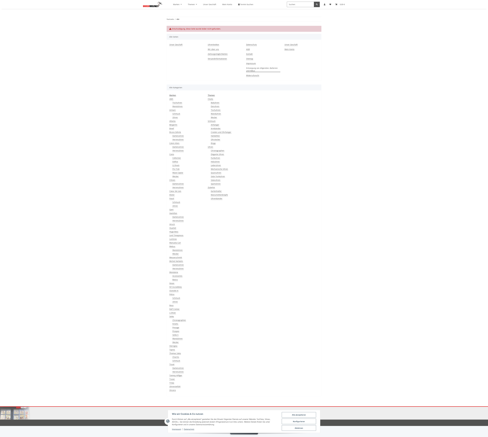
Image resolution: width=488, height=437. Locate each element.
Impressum (176, 429)
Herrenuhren (178, 139)
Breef (171, 128)
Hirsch (172, 224)
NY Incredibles (175, 287)
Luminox (173, 239)
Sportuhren (216, 184)
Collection (176, 158)
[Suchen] (317, 4)
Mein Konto (227, 4)
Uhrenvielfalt (174, 386)
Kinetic (175, 324)
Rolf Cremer (174, 309)
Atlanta (172, 121)
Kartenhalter (216, 191)
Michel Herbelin (176, 261)
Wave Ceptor (177, 172)
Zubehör (211, 187)
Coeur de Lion (175, 191)
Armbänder (216, 128)
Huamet (172, 228)
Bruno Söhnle (175, 132)
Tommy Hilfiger (175, 375)
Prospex (175, 331)
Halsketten (215, 136)
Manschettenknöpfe (219, 195)
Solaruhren (215, 180)
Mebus (172, 246)
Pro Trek (175, 169)
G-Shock (175, 165)
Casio (171, 154)
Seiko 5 (175, 335)
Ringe (213, 143)
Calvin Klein (174, 143)
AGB (248, 49)
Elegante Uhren (217, 154)
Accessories (177, 276)
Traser (172, 379)
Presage (175, 327)
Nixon (171, 283)
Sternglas (173, 346)
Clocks (210, 99)
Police (171, 294)
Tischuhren (177, 102)
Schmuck (176, 113)
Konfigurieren (299, 421)
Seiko (171, 316)
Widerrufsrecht (252, 75)
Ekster (172, 195)
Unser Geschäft (209, 4)
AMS (171, 99)
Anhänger (215, 125)
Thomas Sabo (175, 353)
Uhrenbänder (216, 198)
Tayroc (172, 349)
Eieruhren (215, 106)
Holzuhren (215, 161)
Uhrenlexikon (213, 44)
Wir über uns (213, 49)
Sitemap (249, 58)
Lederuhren (216, 165)
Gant (171, 209)
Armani (172, 110)
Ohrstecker (215, 139)
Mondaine (173, 272)
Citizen (172, 180)
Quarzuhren (216, 172)
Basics (175, 279)
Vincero (172, 390)
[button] (324, 4)
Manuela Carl (175, 243)
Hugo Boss (173, 231)
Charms (175, 357)
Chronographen (179, 320)
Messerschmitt (175, 257)
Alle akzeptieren (299, 415)
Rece (171, 305)
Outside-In (173, 290)
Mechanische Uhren (219, 169)
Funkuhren (215, 158)
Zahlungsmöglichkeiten (218, 54)
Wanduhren (177, 106)
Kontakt (249, 54)
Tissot (171, 364)
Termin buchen (246, 4)
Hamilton (173, 213)
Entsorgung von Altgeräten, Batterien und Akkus (262, 69)
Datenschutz (189, 429)
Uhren (175, 117)
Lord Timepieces (176, 235)
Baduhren (215, 102)
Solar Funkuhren (218, 176)
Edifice (175, 161)
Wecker (175, 176)
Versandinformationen (217, 58)
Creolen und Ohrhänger (221, 132)
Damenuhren (178, 136)
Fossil (171, 198)
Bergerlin (173, 125)
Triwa (171, 383)
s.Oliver (172, 313)
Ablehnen (299, 428)
